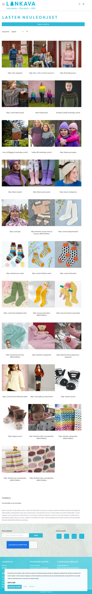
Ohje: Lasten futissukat (68, 273)
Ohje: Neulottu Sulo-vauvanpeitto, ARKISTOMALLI (42, 479)
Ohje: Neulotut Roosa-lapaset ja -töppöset (68, 356)
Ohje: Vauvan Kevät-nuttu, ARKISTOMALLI (15, 356)
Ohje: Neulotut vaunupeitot (41, 355)
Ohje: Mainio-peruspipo (68, 152)
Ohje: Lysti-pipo (15, 231)
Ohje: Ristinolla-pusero (68, 73)
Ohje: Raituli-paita (41, 113)
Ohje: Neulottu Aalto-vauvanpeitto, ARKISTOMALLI (41, 437)
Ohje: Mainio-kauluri (15, 192)
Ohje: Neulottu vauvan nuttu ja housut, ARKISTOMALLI (41, 232)
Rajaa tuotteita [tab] (43, 24)
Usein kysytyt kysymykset (38, 568)
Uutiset (4, 568)
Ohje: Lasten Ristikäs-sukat (41, 273)
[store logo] (21, 5)
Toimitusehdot (34, 565)
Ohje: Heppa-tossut (15, 436)
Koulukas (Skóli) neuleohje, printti (68, 113)
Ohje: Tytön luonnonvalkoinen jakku (15, 396)
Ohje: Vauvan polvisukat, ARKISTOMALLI (41, 314)
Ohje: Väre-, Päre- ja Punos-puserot (41, 73)
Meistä (4, 565)
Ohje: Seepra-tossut (68, 396)
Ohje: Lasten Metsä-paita (15, 113)
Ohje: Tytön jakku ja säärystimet (41, 396)
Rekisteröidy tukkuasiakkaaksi (68, 568)
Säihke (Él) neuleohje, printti (42, 152)
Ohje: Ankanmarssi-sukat (15, 273)
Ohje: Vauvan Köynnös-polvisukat (68, 313)
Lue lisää (31, 586)
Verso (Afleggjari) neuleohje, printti (15, 152)
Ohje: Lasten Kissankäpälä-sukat (15, 313)
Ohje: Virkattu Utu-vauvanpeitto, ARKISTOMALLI (15, 479)
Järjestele (5, 32)
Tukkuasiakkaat (62, 565)
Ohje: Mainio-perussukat (41, 192)
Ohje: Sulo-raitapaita (15, 73)
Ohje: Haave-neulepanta (68, 192)
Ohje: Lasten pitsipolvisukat (68, 231)
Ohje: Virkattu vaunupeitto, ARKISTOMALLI (68, 437)
